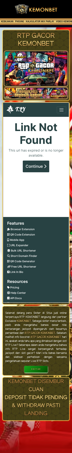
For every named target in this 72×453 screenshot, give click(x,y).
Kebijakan (7, 21)
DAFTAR (36, 369)
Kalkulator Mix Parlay (40, 21)
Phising (19, 21)
